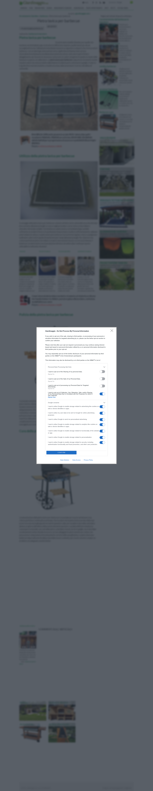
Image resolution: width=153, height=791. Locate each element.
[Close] (112, 331)
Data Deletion (64, 460)
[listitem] (76, 367)
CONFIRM (61, 452)
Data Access (76, 460)
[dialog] (76, 395)
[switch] (102, 371)
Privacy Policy (88, 460)
